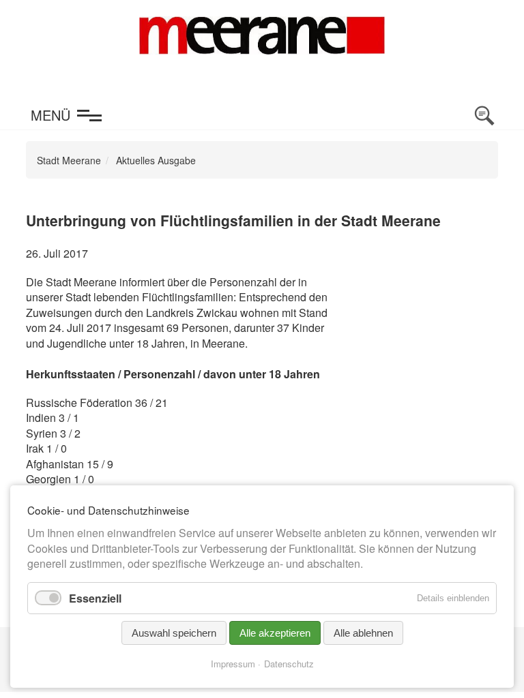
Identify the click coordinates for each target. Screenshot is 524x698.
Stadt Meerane (69, 160)
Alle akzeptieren (274, 633)
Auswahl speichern (174, 633)
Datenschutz (289, 663)
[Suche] (484, 116)
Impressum (233, 663)
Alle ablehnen (363, 633)
